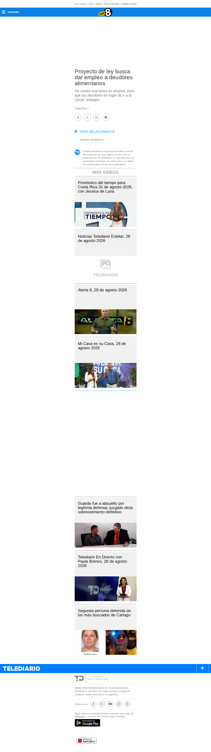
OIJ (91, 4)
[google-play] (105, 723)
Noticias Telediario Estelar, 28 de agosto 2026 (104, 238)
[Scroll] (202, 668)
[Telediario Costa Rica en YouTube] (110, 703)
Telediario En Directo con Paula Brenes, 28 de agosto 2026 (102, 561)
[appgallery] (105, 741)
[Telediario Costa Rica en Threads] (127, 703)
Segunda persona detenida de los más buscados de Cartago (104, 612)
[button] (4, 13)
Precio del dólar (111, 4)
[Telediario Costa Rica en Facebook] (93, 703)
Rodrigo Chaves (129, 4)
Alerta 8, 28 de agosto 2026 (102, 290)
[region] (105, 442)
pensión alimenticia (92, 139)
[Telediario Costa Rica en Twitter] (101, 703)
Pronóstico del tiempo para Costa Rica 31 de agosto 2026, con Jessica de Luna (105, 186)
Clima (98, 4)
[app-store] (105, 732)
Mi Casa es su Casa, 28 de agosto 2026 (102, 345)
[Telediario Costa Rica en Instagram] (118, 703)
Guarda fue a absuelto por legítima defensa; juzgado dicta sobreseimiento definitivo (105, 507)
